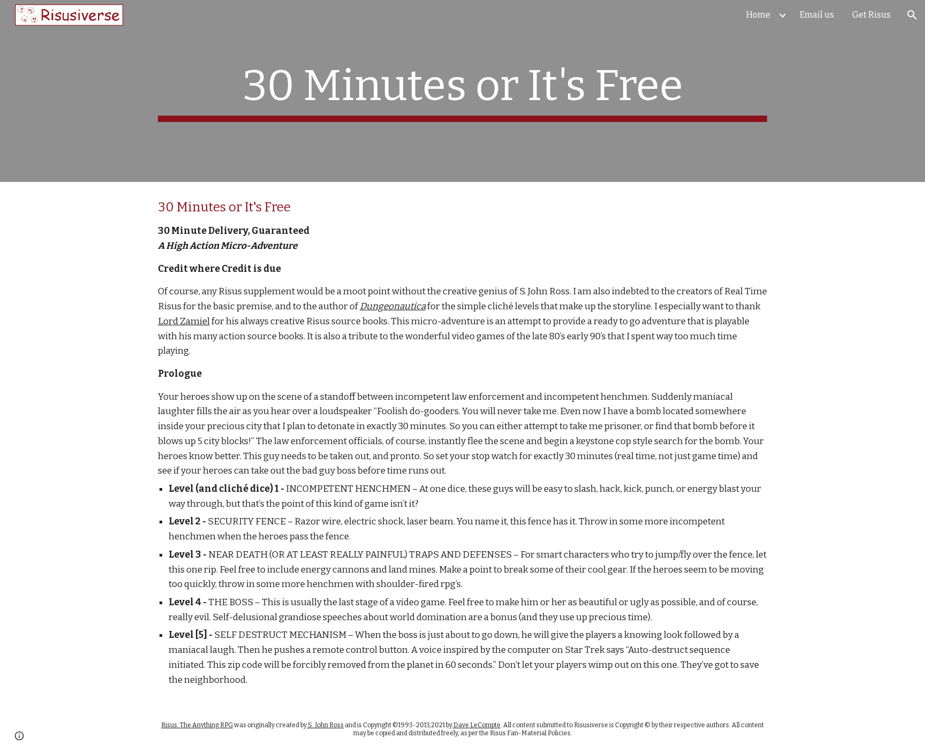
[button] (912, 15)
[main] (462, 91)
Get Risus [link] (871, 15)
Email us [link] (817, 15)
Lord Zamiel (184, 321)
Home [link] (758, 15)
